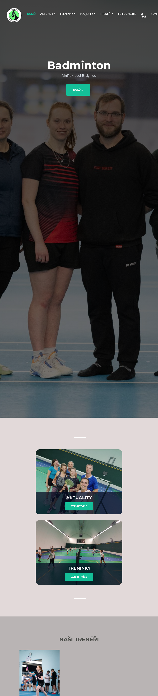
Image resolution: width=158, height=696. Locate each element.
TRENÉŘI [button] (105, 14)
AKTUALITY (47, 14)
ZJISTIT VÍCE (79, 506)
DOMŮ (32, 14)
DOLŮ (77, 89)
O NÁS (143, 15)
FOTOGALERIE (127, 14)
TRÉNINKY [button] (66, 14)
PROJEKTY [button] (86, 14)
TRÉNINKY (79, 568)
